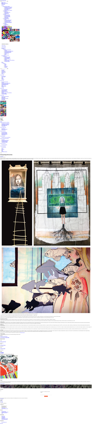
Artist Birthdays (3, 417)
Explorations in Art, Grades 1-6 (8, 7)
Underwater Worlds (2, 348)
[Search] (7, 68)
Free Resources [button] (3, 55)
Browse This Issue (2, 383)
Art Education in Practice (4, 142)
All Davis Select (6, 24)
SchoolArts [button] (3, 48)
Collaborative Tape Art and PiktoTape (6, 137)
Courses (5, 19)
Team (5, 65)
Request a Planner (4, 46)
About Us (4, 63)
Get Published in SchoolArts (8, 52)
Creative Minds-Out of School (8, 8)
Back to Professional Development (5, 138)
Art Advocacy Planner (7, 61)
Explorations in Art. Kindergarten (5, 123)
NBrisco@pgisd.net (22, 332)
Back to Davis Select (3, 143)
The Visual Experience (4, 132)
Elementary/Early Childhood (6, 6)
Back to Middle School (3, 127)
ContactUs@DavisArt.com (5, 408)
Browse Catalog (3, 45)
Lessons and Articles (7, 58)
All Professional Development (8, 22)
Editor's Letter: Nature (3, 341)
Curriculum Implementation (8, 20)
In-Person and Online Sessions (5, 140)
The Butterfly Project (2, 345)
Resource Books (6, 9)
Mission (3, 78)
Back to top (1, 423)
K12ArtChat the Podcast (4, 89)
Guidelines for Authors (4, 412)
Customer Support (4, 411)
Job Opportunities (4, 76)
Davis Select (4, 23)
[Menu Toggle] (5, 0)
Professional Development (6, 18)
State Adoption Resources (5, 419)
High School (3, 97)
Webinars (6, 59)
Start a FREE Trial (4, 147)
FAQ (2, 413)
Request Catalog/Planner (5, 3)
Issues (5, 54)
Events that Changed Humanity (3, 336)
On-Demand (3, 139)
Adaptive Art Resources (7, 57)
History (5, 64)
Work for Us (6, 66)
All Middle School (7, 13)
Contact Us (3, 4)
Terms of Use (3, 416)
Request (1, 121)
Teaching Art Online (4, 93)
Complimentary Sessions (7, 21)
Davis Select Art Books (4, 144)
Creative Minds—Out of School (5, 124)
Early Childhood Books (4, 125)
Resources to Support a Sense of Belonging (7, 92)
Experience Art (6, 11)
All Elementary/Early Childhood (8, 10)
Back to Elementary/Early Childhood (5, 122)
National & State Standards (5, 418)
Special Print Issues (4, 86)
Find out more (1, 398)
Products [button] (3, 5)
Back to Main (2, 80)
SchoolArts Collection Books (8, 51)
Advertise (6, 53)
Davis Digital (3, 2)
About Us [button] (3, 62)
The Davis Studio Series (7, 15)
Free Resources (5, 56)
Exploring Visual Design (7, 12)
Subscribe (6, 50)
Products (3, 70)
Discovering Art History (4, 133)
